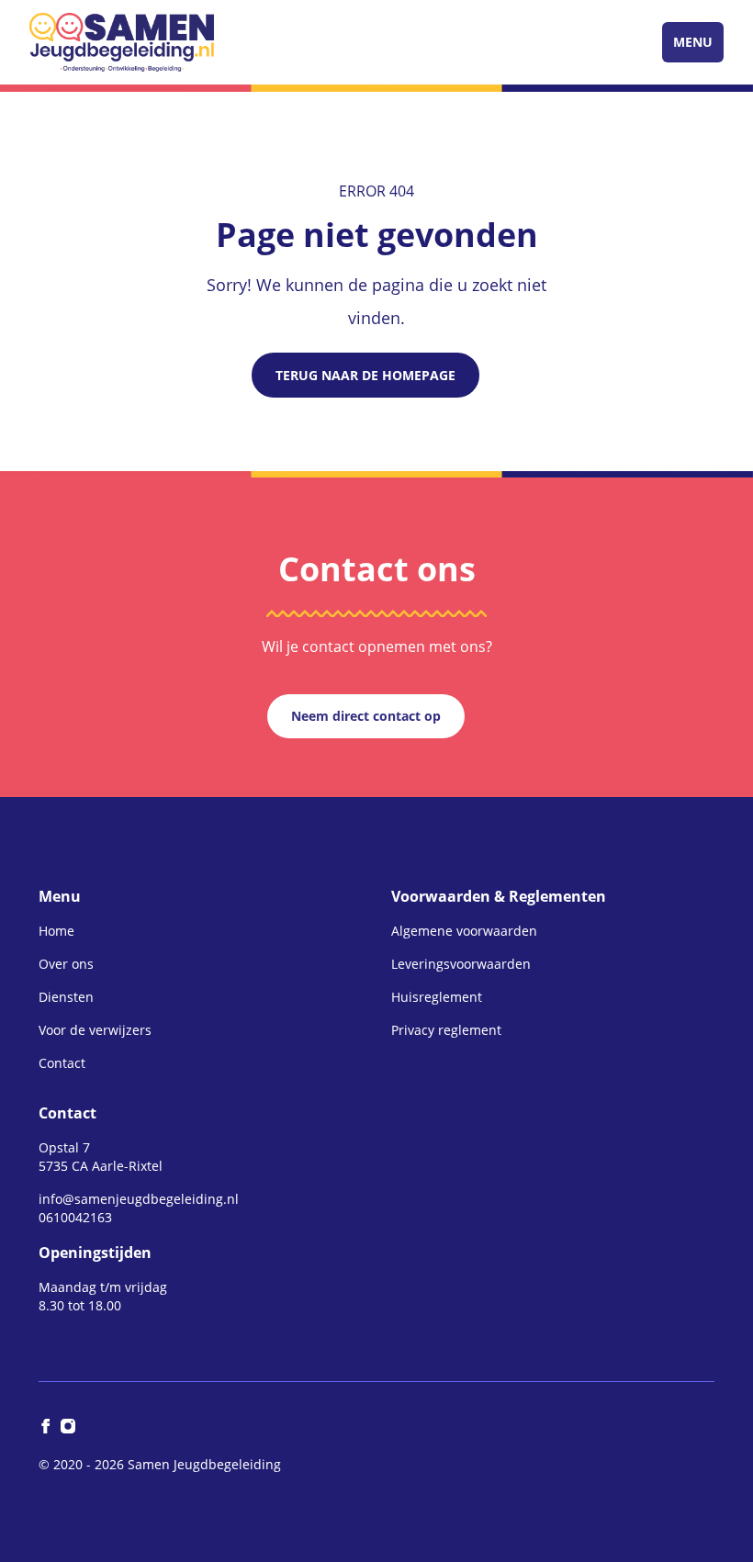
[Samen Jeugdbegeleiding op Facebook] (46, 1426)
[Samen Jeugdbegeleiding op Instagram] (68, 1426)
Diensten (66, 997)
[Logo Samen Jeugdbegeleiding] (121, 42)
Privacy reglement (446, 1030)
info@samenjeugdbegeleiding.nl (139, 1199)
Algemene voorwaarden (464, 930)
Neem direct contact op (366, 716)
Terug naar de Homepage (365, 375)
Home (56, 930)
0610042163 (75, 1217)
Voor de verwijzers (95, 1030)
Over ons (66, 963)
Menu (693, 42)
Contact (62, 1063)
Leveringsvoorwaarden (461, 963)
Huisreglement (436, 997)
